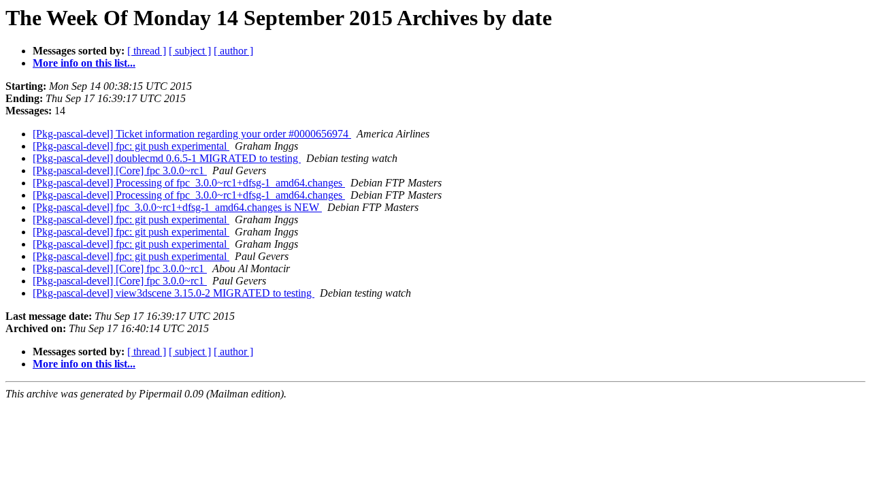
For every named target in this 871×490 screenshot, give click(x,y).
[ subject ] (190, 50)
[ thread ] (146, 50)
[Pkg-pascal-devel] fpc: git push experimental (131, 146)
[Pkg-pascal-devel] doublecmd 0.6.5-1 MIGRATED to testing (167, 158)
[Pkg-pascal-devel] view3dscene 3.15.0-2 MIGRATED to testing (173, 293)
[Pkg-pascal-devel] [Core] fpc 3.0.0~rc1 (120, 170)
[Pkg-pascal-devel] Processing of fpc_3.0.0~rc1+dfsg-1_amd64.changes (189, 183)
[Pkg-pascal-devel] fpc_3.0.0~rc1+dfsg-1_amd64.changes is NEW (177, 207)
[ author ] (233, 50)
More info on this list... (84, 63)
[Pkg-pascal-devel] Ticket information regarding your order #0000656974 (192, 134)
